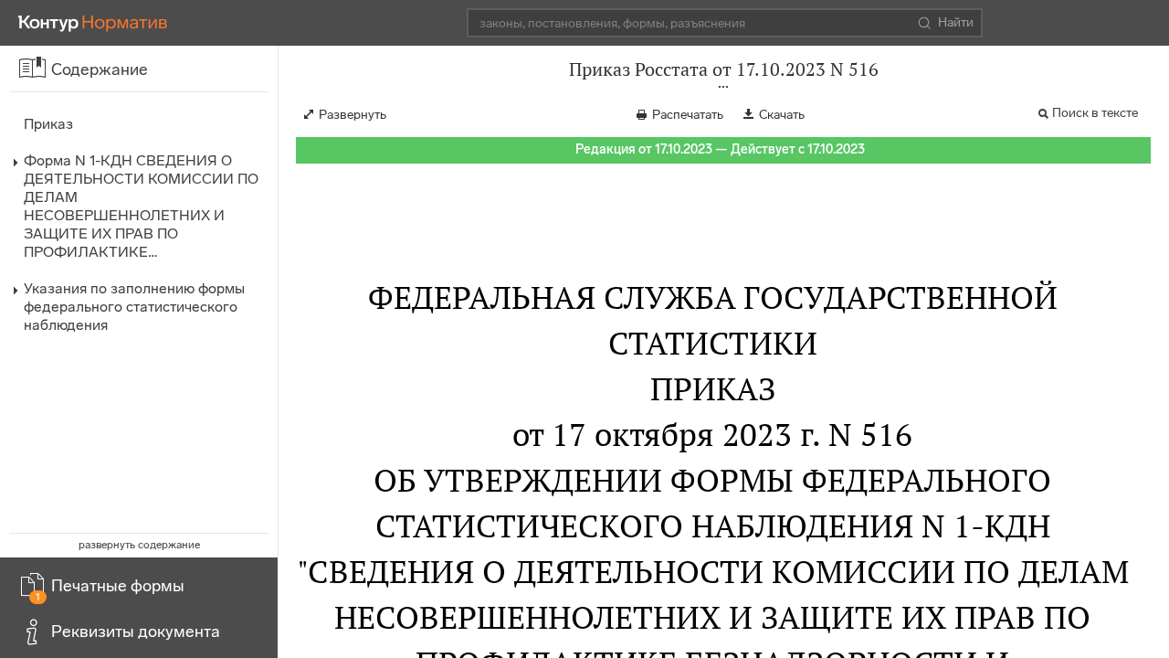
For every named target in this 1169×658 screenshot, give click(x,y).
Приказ (48, 124)
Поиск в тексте (1095, 113)
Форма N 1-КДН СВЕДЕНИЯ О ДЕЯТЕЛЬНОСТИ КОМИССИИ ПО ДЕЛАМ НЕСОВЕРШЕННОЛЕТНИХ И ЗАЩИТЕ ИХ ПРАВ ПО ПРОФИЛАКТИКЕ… (141, 206)
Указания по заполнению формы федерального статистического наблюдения (134, 307)
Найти (956, 22)
